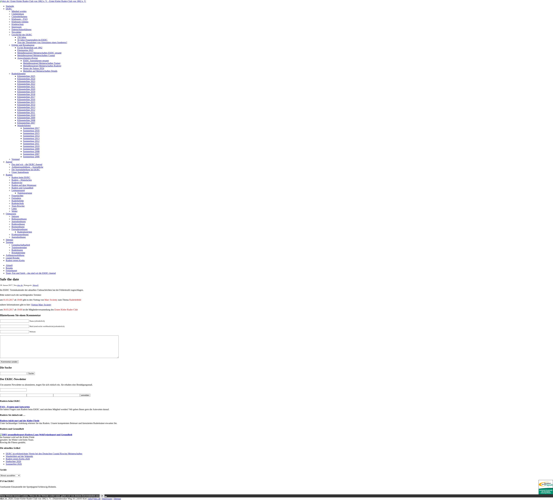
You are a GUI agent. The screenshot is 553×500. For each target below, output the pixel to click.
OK (102, 496)
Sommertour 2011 (31, 143)
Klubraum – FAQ (20, 19)
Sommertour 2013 (31, 138)
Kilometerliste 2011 (26, 112)
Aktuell (9, 265)
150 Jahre (21, 37)
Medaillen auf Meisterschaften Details (40, 71)
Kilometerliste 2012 (26, 110)
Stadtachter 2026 (13, 461)
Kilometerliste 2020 (26, 89)
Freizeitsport (11, 270)
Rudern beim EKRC (21, 177)
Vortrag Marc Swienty (41, 304)
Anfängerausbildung (15, 255)
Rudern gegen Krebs (15, 260)
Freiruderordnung (20, 229)
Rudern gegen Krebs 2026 (18, 459)
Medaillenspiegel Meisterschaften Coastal (36, 55)
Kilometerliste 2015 (26, 102)
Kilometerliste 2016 (26, 99)
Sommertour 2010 (31, 146)
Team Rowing (18, 206)
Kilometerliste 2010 (26, 115)
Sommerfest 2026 (14, 464)
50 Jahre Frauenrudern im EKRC (32, 40)
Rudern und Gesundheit (22, 188)
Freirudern (16, 198)
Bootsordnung (18, 226)
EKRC (9, 8)
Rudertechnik (18, 203)
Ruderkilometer (19, 73)
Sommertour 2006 (31, 156)
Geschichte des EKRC (22, 34)
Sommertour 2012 (31, 141)
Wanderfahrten (24, 125)
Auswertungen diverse (27, 58)
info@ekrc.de (94, 498)
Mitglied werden (19, 11)
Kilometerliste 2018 (26, 94)
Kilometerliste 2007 (26, 123)
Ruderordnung (18, 224)
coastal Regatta (12, 258)
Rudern (9, 175)
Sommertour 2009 (31, 149)
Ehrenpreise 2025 (25, 50)
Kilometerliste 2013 (26, 107)
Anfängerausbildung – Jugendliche (27, 167)
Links (14, 208)
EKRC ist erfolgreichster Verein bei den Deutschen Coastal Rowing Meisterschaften (44, 453)
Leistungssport (18, 190)
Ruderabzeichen (24, 232)
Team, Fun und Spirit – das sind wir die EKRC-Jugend (31, 273)
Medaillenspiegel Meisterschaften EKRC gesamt (39, 53)
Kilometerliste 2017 (26, 97)
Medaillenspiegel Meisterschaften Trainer (41, 63)
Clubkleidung (18, 14)
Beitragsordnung (19, 219)
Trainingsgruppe (24, 193)
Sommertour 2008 (31, 151)
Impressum (16, 27)
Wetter (14, 211)
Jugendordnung (19, 221)
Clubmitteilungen (19, 16)
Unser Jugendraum (20, 172)
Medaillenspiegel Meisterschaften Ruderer (42, 66)
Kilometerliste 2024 (26, 79)
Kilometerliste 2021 (26, 86)
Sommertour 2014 (31, 136)
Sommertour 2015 (31, 133)
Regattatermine (18, 252)
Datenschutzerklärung (21, 29)
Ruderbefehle (18, 201)
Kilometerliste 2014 (26, 105)
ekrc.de (20, 285)
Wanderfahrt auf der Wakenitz (19, 456)
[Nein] (106, 496)
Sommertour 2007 (31, 154)
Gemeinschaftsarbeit (21, 245)
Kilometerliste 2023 (26, 81)
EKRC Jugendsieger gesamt (36, 60)
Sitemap (9, 239)
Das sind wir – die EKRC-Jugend (27, 164)
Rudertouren (17, 250)
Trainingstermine (19, 247)
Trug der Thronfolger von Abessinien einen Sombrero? (42, 42)
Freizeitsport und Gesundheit (58, 434)
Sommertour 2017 (31, 128)
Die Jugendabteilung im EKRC (26, 169)
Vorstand (16, 159)
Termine (9, 242)
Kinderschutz (18, 24)
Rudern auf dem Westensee (24, 185)
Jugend (9, 162)
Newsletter (16, 32)
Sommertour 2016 (31, 130)
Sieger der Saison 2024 (33, 68)
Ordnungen (11, 214)
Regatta (9, 268)
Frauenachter (17, 195)
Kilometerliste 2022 (26, 84)
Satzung (15, 216)
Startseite (10, 6)
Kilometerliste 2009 (26, 117)
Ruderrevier (17, 182)
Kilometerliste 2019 (26, 92)
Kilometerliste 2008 (26, 120)
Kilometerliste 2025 (26, 76)
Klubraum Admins (20, 21)
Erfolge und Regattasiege (23, 45)
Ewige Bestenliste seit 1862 (29, 47)
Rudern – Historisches (22, 180)
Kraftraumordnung (20, 234)
